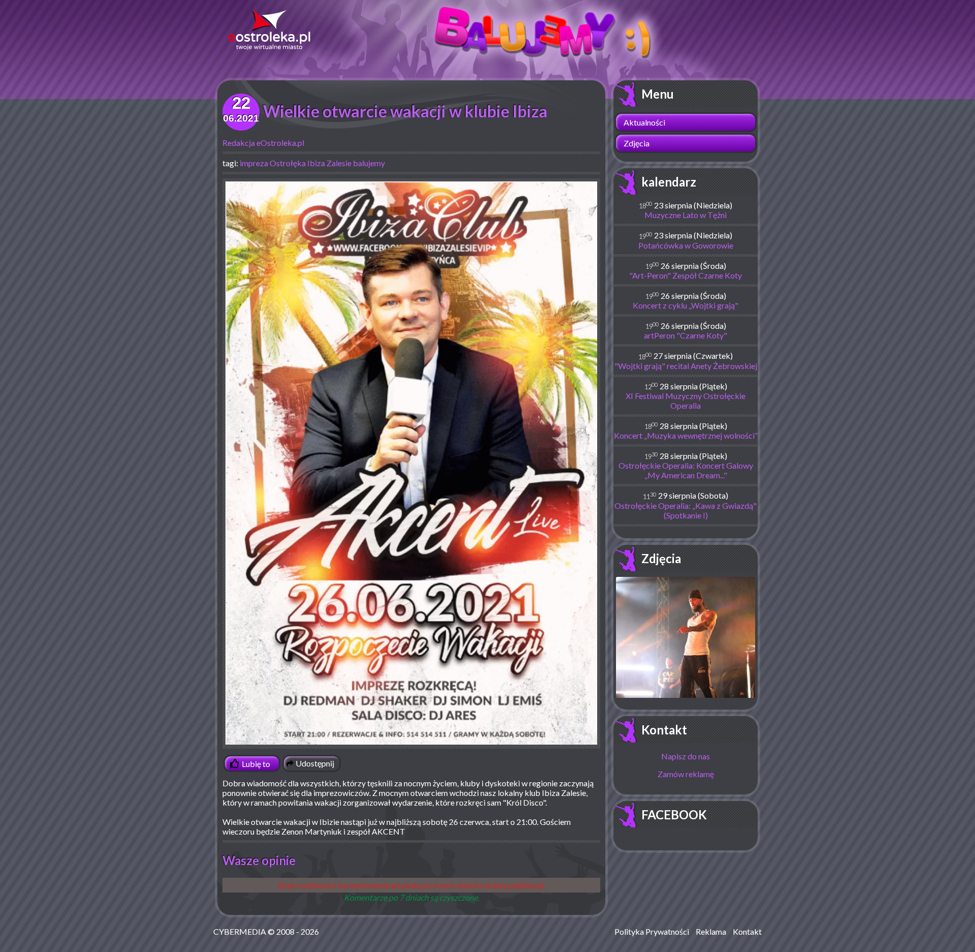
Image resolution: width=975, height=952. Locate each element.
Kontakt (664, 729)
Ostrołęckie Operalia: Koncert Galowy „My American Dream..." (686, 470)
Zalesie (339, 163)
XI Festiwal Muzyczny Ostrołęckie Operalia (685, 400)
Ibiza (316, 163)
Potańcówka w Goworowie (685, 245)
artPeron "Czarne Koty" (685, 335)
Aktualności (644, 122)
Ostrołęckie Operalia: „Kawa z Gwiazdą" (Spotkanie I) (685, 510)
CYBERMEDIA (239, 931)
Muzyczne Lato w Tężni (685, 215)
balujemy (369, 163)
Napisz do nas (685, 756)
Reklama (711, 931)
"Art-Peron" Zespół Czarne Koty (685, 275)
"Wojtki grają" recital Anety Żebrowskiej (685, 366)
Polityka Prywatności (651, 931)
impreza (254, 163)
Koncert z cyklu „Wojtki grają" (685, 305)
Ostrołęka (288, 163)
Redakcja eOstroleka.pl (263, 142)
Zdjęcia (636, 143)
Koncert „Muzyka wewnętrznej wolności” (686, 435)
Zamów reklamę (686, 774)
